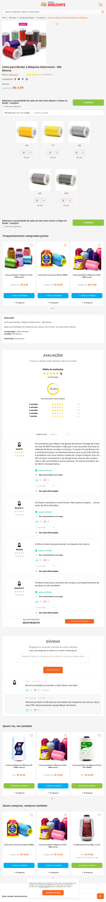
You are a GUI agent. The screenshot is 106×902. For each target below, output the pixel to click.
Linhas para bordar (26, 18)
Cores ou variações (20, 296)
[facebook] (15, 79)
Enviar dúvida (53, 670)
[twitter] (19, 79)
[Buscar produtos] (102, 11)
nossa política (44, 886)
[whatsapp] (27, 79)
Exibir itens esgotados (13, 106)
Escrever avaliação (79, 621)
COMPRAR (88, 102)
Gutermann (13, 74)
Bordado (12, 18)
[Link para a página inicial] (4, 18)
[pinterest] (23, 79)
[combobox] (54, 11)
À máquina (41, 18)
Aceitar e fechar (53, 893)
